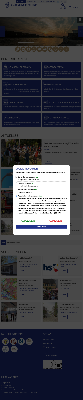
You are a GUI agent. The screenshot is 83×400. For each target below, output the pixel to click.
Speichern (41, 226)
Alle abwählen (55, 221)
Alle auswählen (28, 221)
